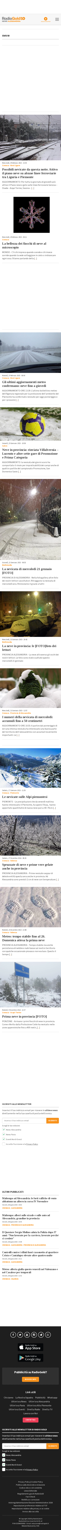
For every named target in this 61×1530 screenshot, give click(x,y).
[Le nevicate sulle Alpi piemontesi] (30, 768)
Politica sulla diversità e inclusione (30, 1485)
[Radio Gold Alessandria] (13, 19)
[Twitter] (20, 1335)
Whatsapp (52, 1397)
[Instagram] (34, 1335)
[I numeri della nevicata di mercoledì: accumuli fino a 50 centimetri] (30, 688)
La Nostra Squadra (24, 1397)
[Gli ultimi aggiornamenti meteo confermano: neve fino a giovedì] (30, 352)
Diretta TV (47, 1409)
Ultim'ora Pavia (17, 1405)
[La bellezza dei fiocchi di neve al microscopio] (30, 214)
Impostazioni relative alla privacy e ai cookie (30, 1508)
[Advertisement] (30, 78)
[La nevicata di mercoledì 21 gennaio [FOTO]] (30, 519)
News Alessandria (13, 1129)
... (32, 188)
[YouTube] (27, 1335)
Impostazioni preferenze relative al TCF (30, 1505)
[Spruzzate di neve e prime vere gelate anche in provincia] (30, 835)
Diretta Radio (33, 1409)
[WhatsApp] (48, 1335)
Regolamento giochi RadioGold (30, 1493)
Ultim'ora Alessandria (39, 1401)
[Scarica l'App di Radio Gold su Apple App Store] (30, 1347)
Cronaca (5, 165)
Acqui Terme (15, 1012)
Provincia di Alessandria (20, 713)
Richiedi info (30, 1379)
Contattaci (31, 1420)
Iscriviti (52, 1120)
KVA (37, 1526)
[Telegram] (41, 1335)
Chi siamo (8, 1397)
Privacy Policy (32, 1144)
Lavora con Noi (30, 1413)
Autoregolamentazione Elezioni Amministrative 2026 (31, 1502)
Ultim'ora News (19, 1401)
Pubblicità (40, 1397)
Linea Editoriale (30, 1490)
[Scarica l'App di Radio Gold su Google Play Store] (30, 1358)
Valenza (13, 860)
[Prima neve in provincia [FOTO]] (30, 984)
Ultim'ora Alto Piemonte (39, 1405)
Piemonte (14, 793)
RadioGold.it (37, 1519)
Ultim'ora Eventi (17, 1409)
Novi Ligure (15, 165)
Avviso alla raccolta (30, 1511)
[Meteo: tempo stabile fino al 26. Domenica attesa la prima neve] (30, 907)
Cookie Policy (37, 1482)
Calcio (4, 446)
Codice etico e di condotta (30, 1487)
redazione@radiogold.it (40, 1523)
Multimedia (7, 565)
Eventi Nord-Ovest (14, 1139)
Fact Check (30, 1496)
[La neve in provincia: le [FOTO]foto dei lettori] (30, 614)
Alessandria (16, 1208)
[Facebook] (13, 1335)
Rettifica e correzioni (30, 1499)
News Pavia (11, 1134)
